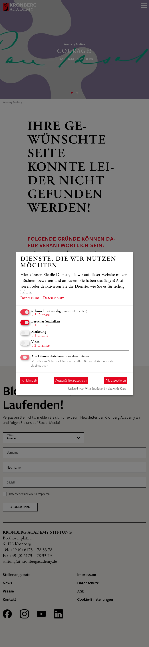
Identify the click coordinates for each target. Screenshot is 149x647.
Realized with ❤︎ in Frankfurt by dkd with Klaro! (97, 388)
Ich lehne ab (29, 380)
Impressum (29, 298)
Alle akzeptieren (116, 380)
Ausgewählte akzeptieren (71, 380)
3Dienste (40, 315)
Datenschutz (53, 298)
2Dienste (40, 346)
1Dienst (39, 325)
